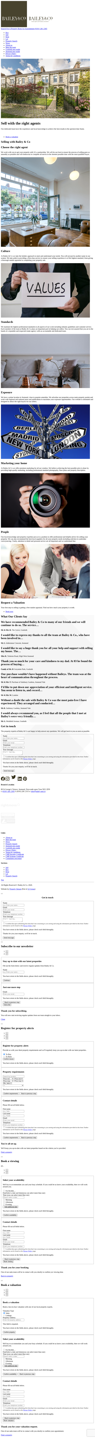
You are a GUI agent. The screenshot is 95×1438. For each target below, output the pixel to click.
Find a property (6, 1152)
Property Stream (15, 889)
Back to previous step (11, 1002)
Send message (9, 771)
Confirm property (9, 1332)
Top (2, 880)
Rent (7, 37)
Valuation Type (8, 1311)
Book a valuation (12, 137)
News (8, 43)
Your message (8, 750)
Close (3, 1019)
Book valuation (9, 1420)
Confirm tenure (9, 1059)
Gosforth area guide (13, 49)
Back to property (7, 1276)
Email (5, 740)
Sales (8, 1313)
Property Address (9, 1318)
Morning (9, 1200)
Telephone (6, 745)
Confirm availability (10, 1215)
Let (7, 39)
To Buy (8, 1054)
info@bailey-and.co (38, 791)
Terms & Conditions (13, 56)
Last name (6, 1113)
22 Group (31, 889)
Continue (7, 980)
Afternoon (9, 1202)
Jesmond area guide (13, 52)
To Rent (9, 1057)
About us (9, 45)
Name (5, 736)
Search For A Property (9, 29)
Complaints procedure (14, 858)
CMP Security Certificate (15, 854)
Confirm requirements (11, 1093)
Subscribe (7, 1005)
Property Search (11, 41)
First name (6, 1109)
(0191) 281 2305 (8, 791)
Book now (9, 612)
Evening (9, 1204)
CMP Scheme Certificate (15, 856)
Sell (7, 35)
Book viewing (8, 1261)
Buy (7, 33)
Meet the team (11, 47)
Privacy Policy (11, 54)
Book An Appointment (26, 29)
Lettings (9, 1315)
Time (16, 1195)
